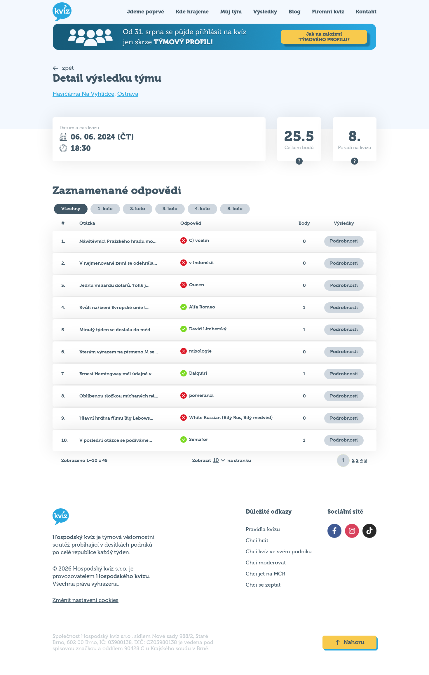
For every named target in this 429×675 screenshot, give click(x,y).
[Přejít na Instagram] (352, 531)
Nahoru (354, 642)
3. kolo (170, 208)
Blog (294, 11)
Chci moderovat (266, 563)
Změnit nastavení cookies (85, 600)
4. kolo (202, 208)
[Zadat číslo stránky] (343, 460)
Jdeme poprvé (145, 11)
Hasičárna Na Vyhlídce (83, 93)
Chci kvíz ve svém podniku (279, 551)
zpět (67, 67)
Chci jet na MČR (265, 574)
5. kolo (235, 208)
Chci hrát (257, 540)
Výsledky (265, 11)
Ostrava (127, 93)
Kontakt (366, 11)
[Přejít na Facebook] (334, 531)
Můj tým (231, 11)
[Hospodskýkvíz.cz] (62, 11)
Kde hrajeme (192, 11)
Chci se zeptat (263, 585)
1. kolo (105, 208)
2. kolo (137, 208)
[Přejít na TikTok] (369, 531)
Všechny (70, 208)
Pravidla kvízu (263, 529)
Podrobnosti (344, 241)
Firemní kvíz (328, 11)
